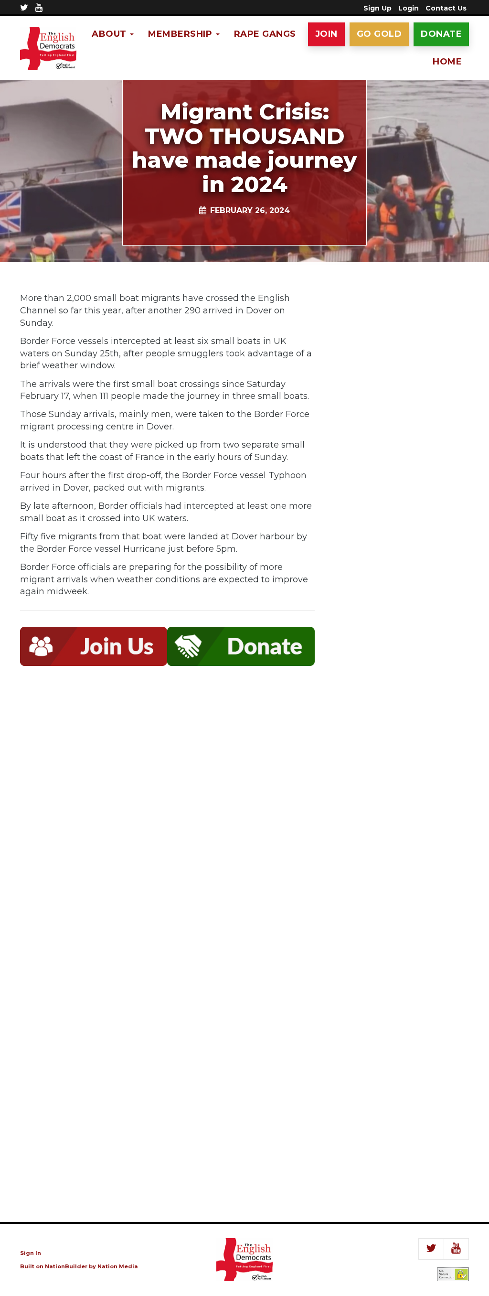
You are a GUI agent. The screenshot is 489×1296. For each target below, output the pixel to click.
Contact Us (446, 8)
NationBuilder (66, 1266)
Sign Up (377, 8)
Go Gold (379, 34)
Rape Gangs (265, 34)
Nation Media (117, 1266)
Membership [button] (181, 34)
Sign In (30, 1253)
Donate (441, 34)
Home (447, 61)
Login (408, 8)
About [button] (110, 34)
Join (326, 34)
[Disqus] (167, 814)
